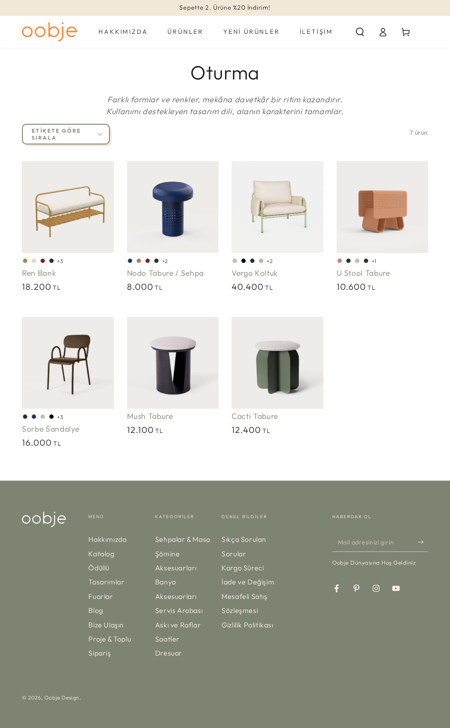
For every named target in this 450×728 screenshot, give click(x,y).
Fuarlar (100, 596)
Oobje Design (62, 697)
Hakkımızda (107, 539)
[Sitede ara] (359, 32)
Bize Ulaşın (106, 624)
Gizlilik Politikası (247, 624)
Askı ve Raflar (178, 624)
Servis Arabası (179, 610)
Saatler (167, 638)
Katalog (101, 553)
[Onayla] (423, 541)
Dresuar (168, 653)
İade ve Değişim (247, 581)
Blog (95, 610)
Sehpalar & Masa (182, 539)
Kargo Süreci (242, 567)
